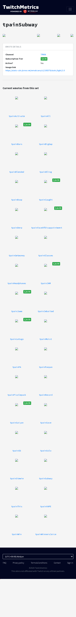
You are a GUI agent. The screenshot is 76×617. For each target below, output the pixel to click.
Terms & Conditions (39, 562)
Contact (57, 562)
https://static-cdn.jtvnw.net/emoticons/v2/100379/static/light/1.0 (35, 70)
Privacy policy (18, 562)
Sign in (70, 562)
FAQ (4, 562)
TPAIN (43, 54)
